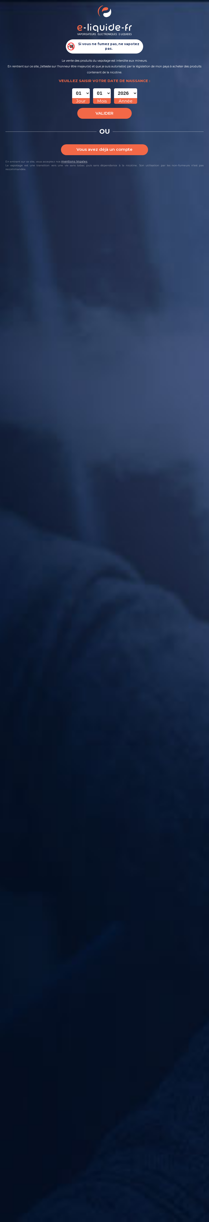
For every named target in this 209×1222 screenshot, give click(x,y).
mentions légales (74, 161)
